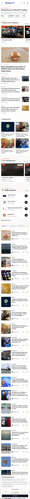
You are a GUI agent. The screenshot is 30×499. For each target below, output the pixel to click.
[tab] (4, 226)
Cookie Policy (10, 486)
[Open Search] (20, 2)
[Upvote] (23, 239)
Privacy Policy (4, 486)
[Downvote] (27, 239)
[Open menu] (2, 2)
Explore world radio (5, 220)
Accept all (15, 495)
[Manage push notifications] (27, 2)
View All (26, 23)
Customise (16, 492)
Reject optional (15, 489)
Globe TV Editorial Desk (16, 238)
